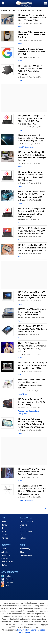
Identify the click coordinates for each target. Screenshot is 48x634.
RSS (7, 586)
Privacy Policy (7, 562)
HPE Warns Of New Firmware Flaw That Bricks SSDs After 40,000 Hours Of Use (32, 312)
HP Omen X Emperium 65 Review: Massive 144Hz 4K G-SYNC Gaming (32, 402)
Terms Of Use (24, 633)
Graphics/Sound (34, 411)
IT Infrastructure (27, 147)
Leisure (23, 535)
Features (21, 411)
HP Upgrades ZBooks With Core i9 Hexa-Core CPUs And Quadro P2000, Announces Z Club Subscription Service (32, 489)
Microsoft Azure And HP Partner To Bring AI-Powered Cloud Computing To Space (31, 138)
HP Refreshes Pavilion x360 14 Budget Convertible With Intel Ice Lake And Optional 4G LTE (32, 248)
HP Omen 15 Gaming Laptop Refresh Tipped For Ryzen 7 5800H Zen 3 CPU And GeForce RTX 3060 (31, 119)
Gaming (20, 414)
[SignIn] (4, 3)
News (20, 27)
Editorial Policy (26, 555)
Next (45, 509)
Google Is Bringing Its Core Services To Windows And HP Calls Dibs (31, 51)
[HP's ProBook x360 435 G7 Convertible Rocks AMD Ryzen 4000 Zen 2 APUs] (7, 330)
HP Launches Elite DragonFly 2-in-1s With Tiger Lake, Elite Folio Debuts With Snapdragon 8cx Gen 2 (32, 156)
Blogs (3, 531)
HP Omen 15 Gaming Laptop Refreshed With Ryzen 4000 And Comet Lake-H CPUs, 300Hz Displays (31, 212)
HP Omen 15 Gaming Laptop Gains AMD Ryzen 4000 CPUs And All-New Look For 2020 (32, 231)
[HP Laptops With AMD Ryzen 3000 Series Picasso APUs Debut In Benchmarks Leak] (7, 473)
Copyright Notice (38, 630)
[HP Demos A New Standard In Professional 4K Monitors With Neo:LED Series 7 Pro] (7, 19)
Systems (23, 525)
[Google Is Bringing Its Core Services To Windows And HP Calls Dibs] (7, 53)
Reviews (4, 525)
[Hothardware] (24, 4)
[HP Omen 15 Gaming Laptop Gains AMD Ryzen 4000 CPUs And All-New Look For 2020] (7, 232)
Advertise (5, 552)
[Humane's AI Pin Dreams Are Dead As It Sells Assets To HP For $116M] (7, 36)
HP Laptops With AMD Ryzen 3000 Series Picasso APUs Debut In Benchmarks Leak (31, 471)
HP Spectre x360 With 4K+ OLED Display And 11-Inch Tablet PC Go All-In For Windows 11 (30, 69)
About (3, 549)
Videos (24, 394)
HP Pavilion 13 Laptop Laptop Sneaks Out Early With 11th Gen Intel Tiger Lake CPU (31, 194)
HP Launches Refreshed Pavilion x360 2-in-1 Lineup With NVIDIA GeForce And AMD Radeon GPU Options (31, 423)
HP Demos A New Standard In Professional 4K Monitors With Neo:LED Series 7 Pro (32, 18)
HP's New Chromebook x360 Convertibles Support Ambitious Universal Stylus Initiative (31, 383)
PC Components (26, 522)
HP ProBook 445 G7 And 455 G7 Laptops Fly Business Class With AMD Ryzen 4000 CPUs (32, 295)
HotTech (4, 565)
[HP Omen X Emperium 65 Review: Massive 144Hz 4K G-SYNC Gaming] (7, 403)
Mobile (22, 528)
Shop (22, 552)
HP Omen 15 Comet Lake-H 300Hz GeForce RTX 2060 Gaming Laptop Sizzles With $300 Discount (31, 176)
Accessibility (25, 549)
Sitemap (4, 538)
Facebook (9, 579)
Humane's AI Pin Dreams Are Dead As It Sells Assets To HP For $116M (31, 35)
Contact (4, 559)
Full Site (4, 535)
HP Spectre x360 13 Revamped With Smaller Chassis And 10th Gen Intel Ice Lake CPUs (32, 365)
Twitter (8, 576)
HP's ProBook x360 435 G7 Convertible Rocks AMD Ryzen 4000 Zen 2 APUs (32, 329)
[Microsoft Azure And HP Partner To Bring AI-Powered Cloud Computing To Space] (7, 139)
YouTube (9, 582)
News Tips (5, 555)
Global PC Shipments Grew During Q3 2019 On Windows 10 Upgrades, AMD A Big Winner (32, 347)
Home (3, 522)
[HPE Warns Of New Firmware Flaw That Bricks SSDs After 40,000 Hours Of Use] (7, 313)
